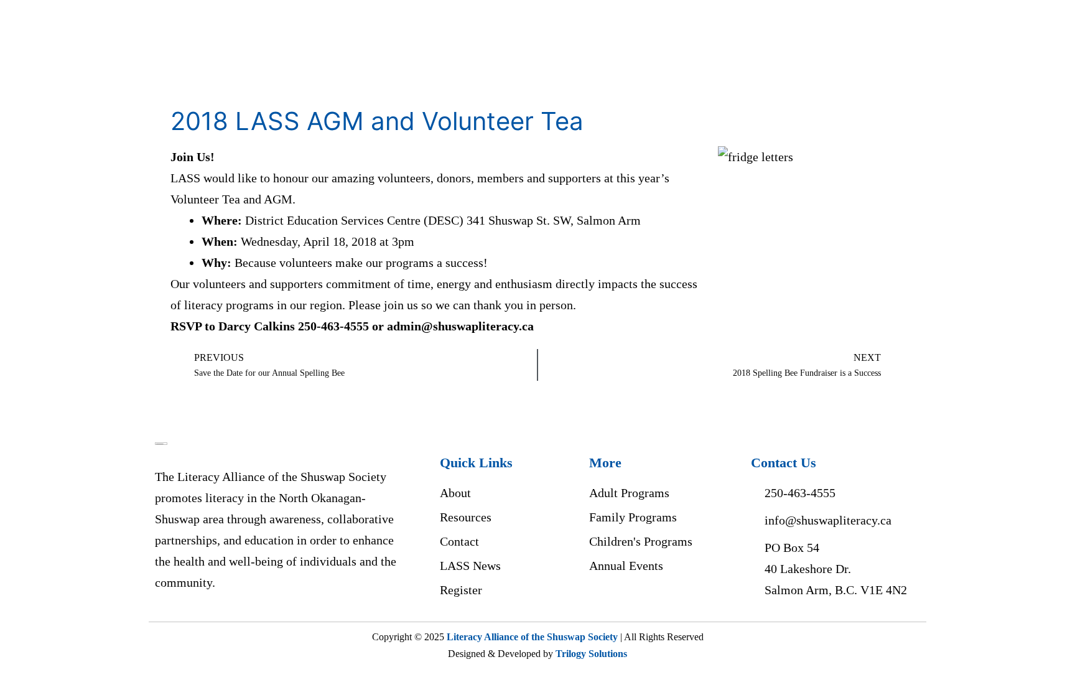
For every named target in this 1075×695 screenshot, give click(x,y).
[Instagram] (633, 604)
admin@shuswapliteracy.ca (460, 326)
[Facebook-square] (602, 604)
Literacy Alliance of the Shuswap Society (532, 637)
